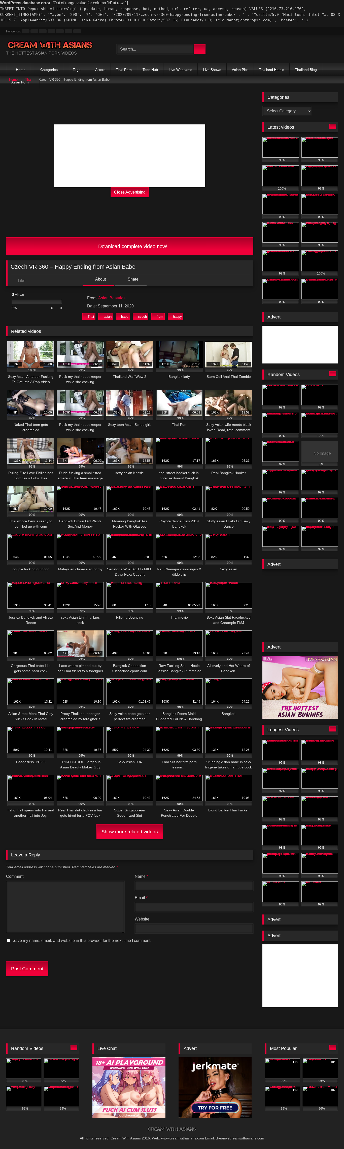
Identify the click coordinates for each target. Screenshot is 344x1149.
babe (124, 316)
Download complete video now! (132, 246)
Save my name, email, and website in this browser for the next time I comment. (82, 940)
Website (142, 919)
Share (133, 279)
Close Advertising (130, 192)
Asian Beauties (111, 298)
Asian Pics (240, 70)
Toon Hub (150, 70)
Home (20, 70)
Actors (100, 70)
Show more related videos (129, 831)
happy (177, 316)
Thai (91, 316)
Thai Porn (124, 70)
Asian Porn (20, 82)
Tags (76, 70)
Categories (49, 70)
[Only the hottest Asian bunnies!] (300, 717)
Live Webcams (180, 70)
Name (141, 876)
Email (141, 898)
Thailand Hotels (271, 70)
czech (142, 316)
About (100, 279)
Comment (14, 876)
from (160, 316)
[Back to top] (329, 1135)
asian (108, 316)
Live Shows (212, 70)
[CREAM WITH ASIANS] (50, 45)
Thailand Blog (306, 70)
